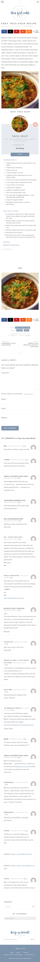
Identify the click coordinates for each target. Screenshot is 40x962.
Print (20, 154)
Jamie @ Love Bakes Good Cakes (16, 476)
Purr (29, 958)
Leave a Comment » (25, 335)
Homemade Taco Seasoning (8, 343)
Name (4, 399)
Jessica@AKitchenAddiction (14, 500)
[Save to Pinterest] (17, 31)
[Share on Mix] (29, 31)
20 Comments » (29, 26)
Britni (6, 739)
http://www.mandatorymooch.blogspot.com (19, 725)
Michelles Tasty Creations (14, 608)
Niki (5, 446)
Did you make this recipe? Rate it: (12, 394)
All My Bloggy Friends (20, 766)
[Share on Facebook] (4, 31)
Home (12, 952)
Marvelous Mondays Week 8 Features (31, 344)
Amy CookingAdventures (13, 519)
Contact (26, 952)
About (18, 952)
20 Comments (12, 335)
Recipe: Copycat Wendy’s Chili (21, 854)
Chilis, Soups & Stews (22, 327)
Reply (24, 446)
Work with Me (30, 954)
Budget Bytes (15, 245)
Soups (26, 330)
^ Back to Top (20, 948)
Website (4, 418)
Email (3, 408)
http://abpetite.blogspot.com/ (14, 598)
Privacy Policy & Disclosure (13, 954)
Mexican (19, 330)
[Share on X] (10, 31)
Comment (5, 373)
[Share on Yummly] (23, 31)
